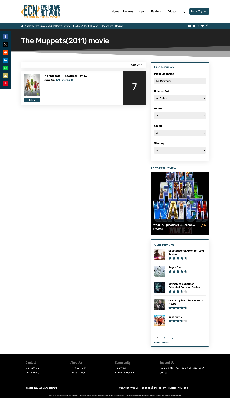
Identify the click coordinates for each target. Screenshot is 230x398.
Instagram (160, 387)
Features (157, 11)
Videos (172, 11)
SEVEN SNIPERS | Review (85, 26)
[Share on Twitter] (5, 44)
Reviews (128, 11)
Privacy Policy (78, 367)
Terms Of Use (78, 372)
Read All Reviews (161, 342)
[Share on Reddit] (5, 52)
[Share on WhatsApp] (5, 68)
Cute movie (175, 316)
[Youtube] (189, 25)
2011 (58, 80)
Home (115, 11)
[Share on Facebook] (5, 36)
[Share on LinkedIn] (5, 60)
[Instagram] (198, 25)
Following (120, 367)
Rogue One (174, 267)
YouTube (183, 387)
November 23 (67, 80)
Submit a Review (125, 372)
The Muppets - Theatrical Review (65, 76)
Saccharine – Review (112, 26)
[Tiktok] (207, 25)
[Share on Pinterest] (5, 83)
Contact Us (32, 367)
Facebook (146, 387)
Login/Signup (199, 11)
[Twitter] (202, 25)
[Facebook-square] (193, 25)
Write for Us (32, 372)
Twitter (172, 387)
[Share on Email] (5, 75)
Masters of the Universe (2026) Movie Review (47, 26)
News (142, 11)
